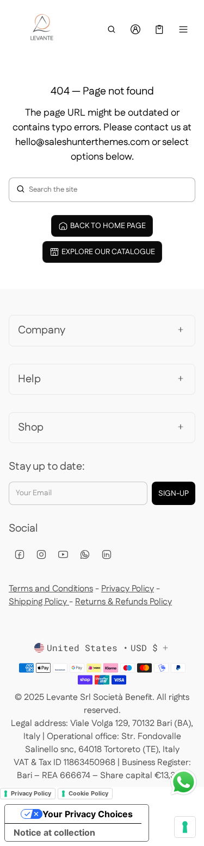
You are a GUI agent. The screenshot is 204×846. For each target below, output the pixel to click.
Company (41, 330)
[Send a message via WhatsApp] (184, 782)
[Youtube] (63, 554)
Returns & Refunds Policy (123, 602)
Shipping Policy (39, 602)
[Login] (135, 29)
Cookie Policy (88, 793)
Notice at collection (54, 832)
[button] (111, 29)
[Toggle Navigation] (183, 29)
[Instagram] (41, 554)
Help (29, 379)
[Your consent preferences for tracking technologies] (185, 827)
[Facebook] (19, 554)
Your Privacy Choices (87, 814)
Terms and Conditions (51, 589)
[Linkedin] (107, 554)
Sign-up (173, 493)
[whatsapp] (85, 554)
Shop (31, 427)
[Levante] (41, 29)
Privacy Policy (127, 589)
